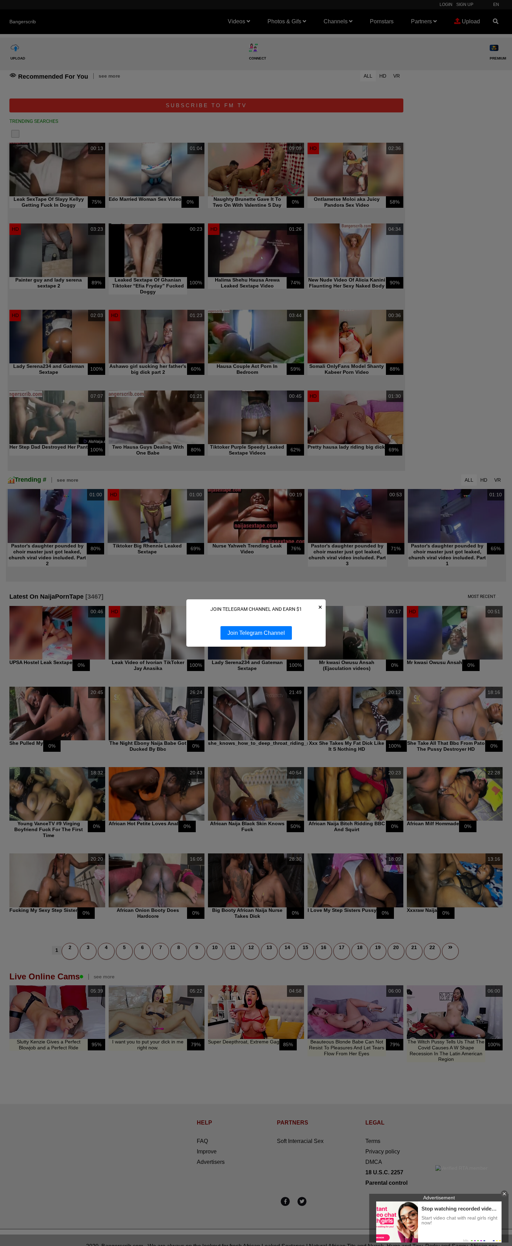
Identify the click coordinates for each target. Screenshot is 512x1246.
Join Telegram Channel (256, 633)
